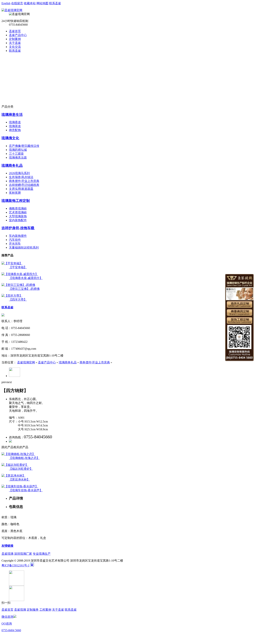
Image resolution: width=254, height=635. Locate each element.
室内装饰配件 (18, 220)
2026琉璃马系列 (19, 173)
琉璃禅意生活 (12, 115)
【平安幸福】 (18, 267)
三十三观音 (16, 153)
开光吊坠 (15, 243)
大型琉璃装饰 (18, 216)
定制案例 (15, 39)
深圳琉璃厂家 (23, 553)
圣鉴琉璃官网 (26, 362)
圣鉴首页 (15, 31)
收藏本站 (30, 3)
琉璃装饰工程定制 (15, 201)
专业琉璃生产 (42, 553)
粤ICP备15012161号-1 (15, 565)
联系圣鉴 (55, 3)
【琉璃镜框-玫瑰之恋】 (24, 458)
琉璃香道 (15, 122)
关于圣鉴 (15, 42)
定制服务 (33, 609)
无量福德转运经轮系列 (24, 247)
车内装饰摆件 (18, 235)
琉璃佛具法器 (18, 157)
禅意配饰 (15, 130)
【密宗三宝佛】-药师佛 (24, 288)
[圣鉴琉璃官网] (11, 10)
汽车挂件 (15, 239)
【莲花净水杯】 (19, 479)
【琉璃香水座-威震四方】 (26, 278)
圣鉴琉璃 (7, 553)
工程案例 (45, 609)
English (5, 3)
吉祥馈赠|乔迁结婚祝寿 (24, 184)
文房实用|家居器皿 (21, 188)
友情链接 (7, 545)
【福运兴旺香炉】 (21, 468)
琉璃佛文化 (10, 138)
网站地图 (42, 3)
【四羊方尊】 (18, 299)
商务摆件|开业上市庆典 (24, 181)
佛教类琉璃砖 (18, 208)
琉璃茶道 (15, 126)
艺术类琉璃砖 (18, 212)
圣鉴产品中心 (18, 35)
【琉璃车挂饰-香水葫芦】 (26, 490)
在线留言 (17, 3)
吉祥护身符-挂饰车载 (17, 228)
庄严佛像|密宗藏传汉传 (24, 145)
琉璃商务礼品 (12, 165)
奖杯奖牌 (15, 192)
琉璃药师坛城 (18, 149)
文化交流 (15, 46)
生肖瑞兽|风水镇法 (21, 177)
